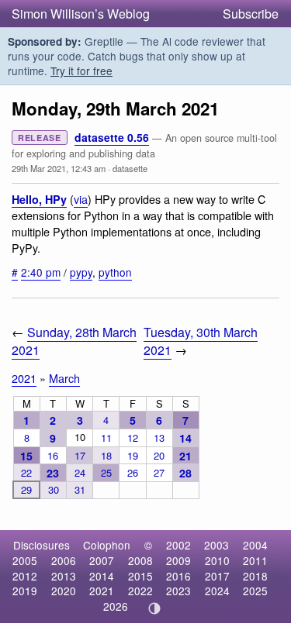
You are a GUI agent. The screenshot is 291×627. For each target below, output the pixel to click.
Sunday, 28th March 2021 (74, 341)
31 (79, 489)
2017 (217, 576)
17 (79, 455)
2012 (24, 576)
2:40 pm (41, 272)
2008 (140, 560)
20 (159, 455)
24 (79, 472)
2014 (101, 576)
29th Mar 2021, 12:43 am (59, 168)
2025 (255, 590)
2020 (63, 590)
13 (159, 437)
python (115, 272)
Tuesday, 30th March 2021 (201, 341)
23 (53, 473)
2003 (216, 545)
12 (132, 437)
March (64, 378)
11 (106, 437)
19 (132, 455)
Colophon (106, 545)
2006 (63, 560)
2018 (255, 576)
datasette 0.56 (111, 137)
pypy (81, 272)
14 (185, 438)
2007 (101, 560)
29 (26, 489)
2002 (178, 545)
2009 (178, 560)
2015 (140, 576)
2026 (115, 606)
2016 (178, 576)
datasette (130, 168)
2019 (24, 590)
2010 (217, 560)
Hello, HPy (39, 199)
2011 (255, 560)
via (81, 199)
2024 (217, 590)
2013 (63, 576)
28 (185, 473)
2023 (178, 590)
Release (39, 137)
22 (26, 472)
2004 (255, 545)
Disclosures (41, 545)
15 (26, 455)
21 (185, 455)
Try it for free (81, 70)
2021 (24, 378)
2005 (24, 560)
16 (52, 455)
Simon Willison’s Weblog (81, 13)
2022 (140, 590)
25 (106, 472)
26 (132, 472)
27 (159, 472)
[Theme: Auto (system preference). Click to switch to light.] (154, 608)
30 (53, 489)
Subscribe (251, 13)
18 (106, 455)
